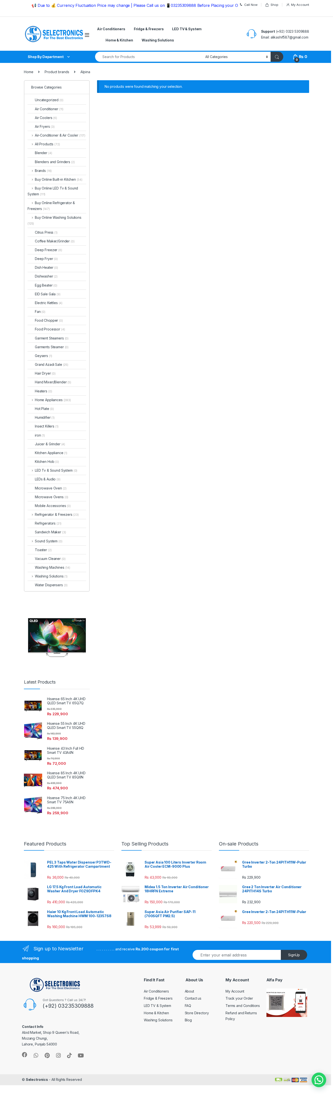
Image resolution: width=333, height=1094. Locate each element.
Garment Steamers (52, 338)
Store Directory (197, 1013)
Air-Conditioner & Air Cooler (60, 135)
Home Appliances (53, 400)
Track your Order (239, 998)
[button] (319, 1080)
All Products (47, 144)
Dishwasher (46, 276)
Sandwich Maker (50, 532)
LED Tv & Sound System (56, 470)
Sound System (48, 541)
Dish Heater (46, 267)
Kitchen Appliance (51, 453)
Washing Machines (52, 567)
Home (28, 72)
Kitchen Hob (47, 461)
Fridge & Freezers (149, 29)
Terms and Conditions (242, 1006)
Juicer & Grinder (50, 444)
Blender (43, 153)
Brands (43, 171)
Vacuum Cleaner (50, 559)
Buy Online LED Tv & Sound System (53, 191)
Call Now (251, 5)
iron (40, 435)
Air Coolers (46, 118)
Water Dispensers (51, 585)
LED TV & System (187, 29)
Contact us (193, 998)
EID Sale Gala (47, 294)
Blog (188, 1020)
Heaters (43, 391)
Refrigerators (48, 523)
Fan (40, 311)
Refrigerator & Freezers (57, 514)
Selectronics (37, 1079)
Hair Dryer (45, 373)
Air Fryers (45, 126)
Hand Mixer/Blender (53, 382)
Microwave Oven (51, 488)
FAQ (188, 1006)
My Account (300, 5)
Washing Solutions (158, 40)
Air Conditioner (49, 109)
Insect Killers (47, 426)
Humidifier (45, 417)
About (189, 991)
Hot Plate (44, 409)
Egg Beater (46, 285)
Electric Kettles (48, 303)
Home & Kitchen (119, 40)
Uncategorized (49, 100)
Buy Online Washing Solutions (54, 220)
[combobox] (149, 57)
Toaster (43, 550)
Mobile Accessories (53, 506)
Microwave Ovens (51, 497)
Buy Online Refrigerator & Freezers (51, 206)
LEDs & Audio (47, 479)
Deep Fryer (46, 259)
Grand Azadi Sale (51, 364)
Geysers (43, 356)
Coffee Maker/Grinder (55, 241)
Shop (274, 5)
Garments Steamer (52, 347)
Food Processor (50, 329)
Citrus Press (46, 232)
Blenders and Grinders (55, 162)
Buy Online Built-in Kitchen (58, 179)
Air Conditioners (111, 29)
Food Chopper (49, 320)
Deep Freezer (48, 250)
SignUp (294, 955)
